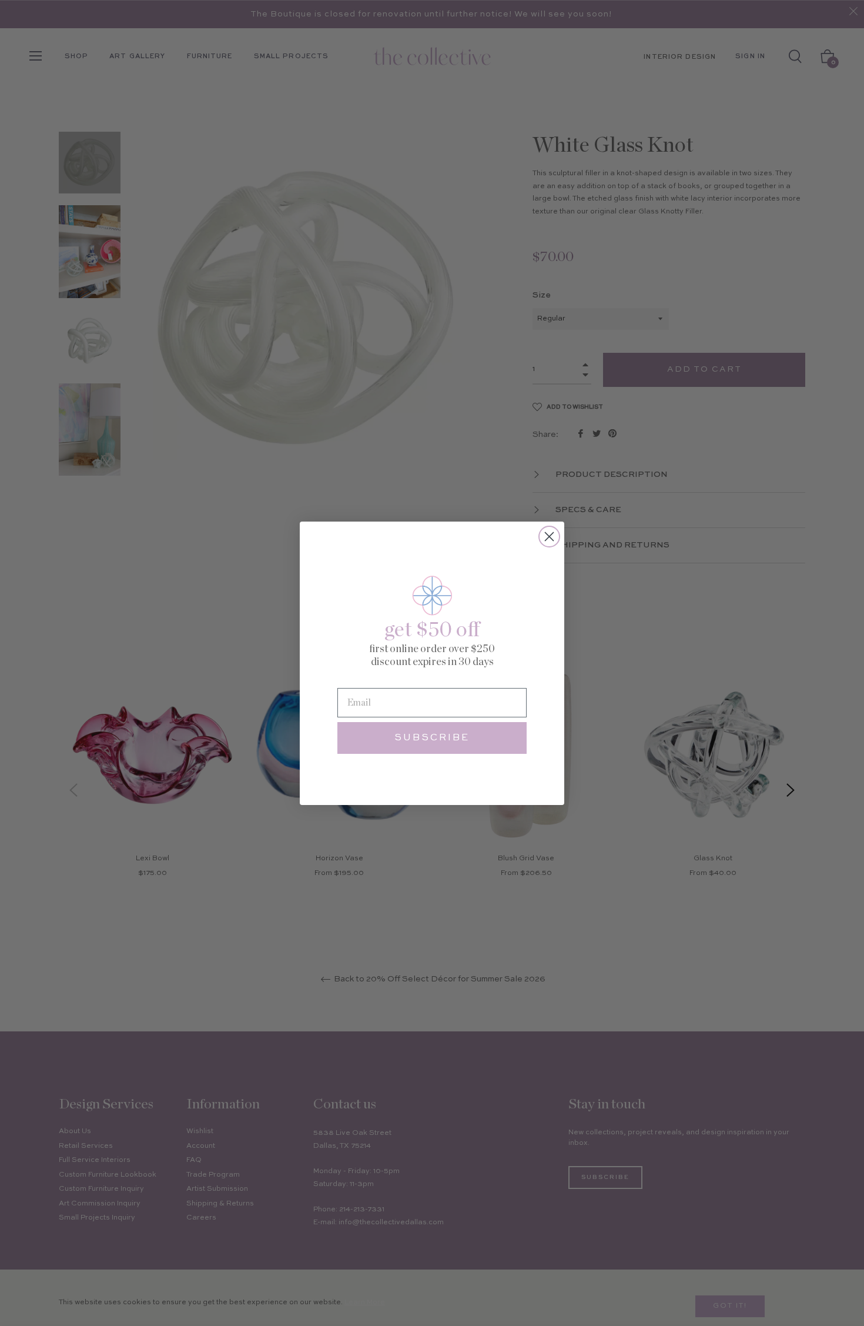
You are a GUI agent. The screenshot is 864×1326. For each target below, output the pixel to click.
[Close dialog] (549, 536)
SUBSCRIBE (432, 738)
